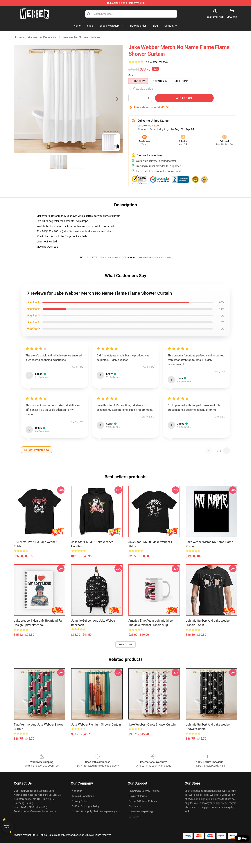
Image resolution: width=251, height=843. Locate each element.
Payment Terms (138, 796)
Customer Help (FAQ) (141, 811)
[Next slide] (117, 99)
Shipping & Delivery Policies (144, 790)
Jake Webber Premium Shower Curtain (96, 724)
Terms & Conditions (83, 796)
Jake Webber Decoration (41, 37)
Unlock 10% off (7, 827)
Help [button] (244, 838)
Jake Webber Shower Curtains (81, 37)
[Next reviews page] (226, 450)
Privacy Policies (80, 801)
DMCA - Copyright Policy (85, 806)
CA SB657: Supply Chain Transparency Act (96, 811)
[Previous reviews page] (208, 450)
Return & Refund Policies (143, 801)
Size (130, 75)
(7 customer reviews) (156, 61)
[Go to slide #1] (58, 162)
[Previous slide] (19, 99)
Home (17, 37)
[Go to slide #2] (78, 162)
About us (77, 790)
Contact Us (135, 806)
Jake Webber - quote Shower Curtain (152, 724)
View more (126, 644)
